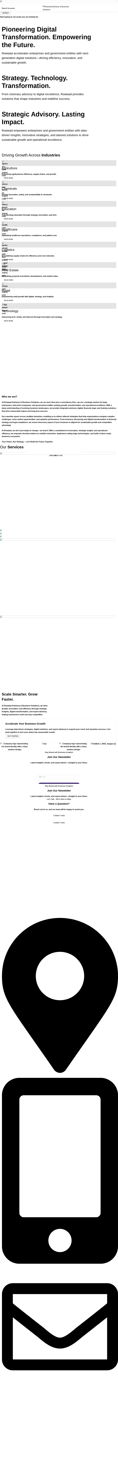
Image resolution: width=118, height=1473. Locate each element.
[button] (2, 747)
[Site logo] (59, 8)
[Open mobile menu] (4, 8)
